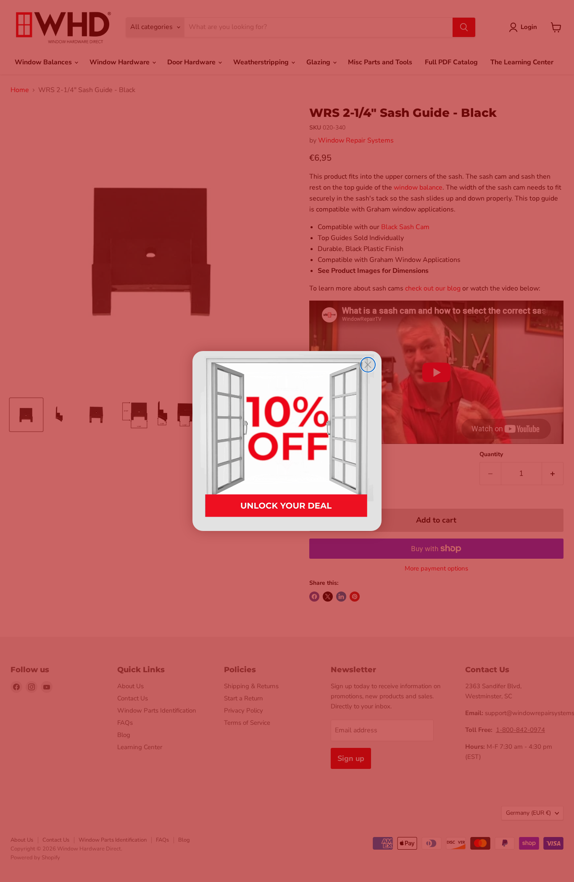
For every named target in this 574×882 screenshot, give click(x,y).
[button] (287, 440)
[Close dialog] (368, 364)
